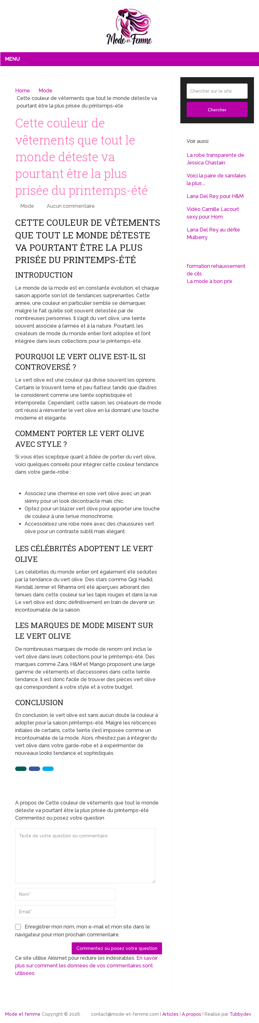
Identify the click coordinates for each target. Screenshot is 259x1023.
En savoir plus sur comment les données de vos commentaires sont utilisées (86, 965)
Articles (170, 1014)
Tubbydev (240, 1014)
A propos (191, 1014)
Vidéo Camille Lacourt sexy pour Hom (213, 213)
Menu (12, 59)
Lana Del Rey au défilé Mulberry (213, 233)
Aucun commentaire (71, 206)
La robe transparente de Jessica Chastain (215, 159)
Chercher (217, 109)
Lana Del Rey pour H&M (215, 196)
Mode (27, 206)
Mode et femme (22, 1014)
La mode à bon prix (209, 281)
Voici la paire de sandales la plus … (216, 179)
